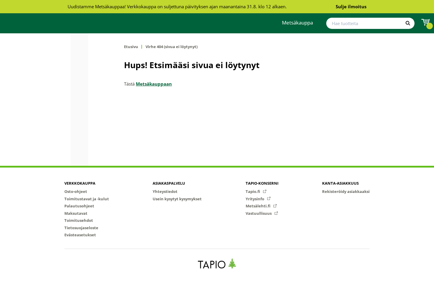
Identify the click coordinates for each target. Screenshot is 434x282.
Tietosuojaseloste (81, 227)
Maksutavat (75, 213)
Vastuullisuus (259, 213)
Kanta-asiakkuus (340, 183)
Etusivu (131, 46)
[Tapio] (217, 263)
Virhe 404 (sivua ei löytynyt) (172, 46)
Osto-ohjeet (75, 191)
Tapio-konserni (262, 183)
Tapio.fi (253, 191)
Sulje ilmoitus (351, 6)
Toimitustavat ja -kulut (86, 198)
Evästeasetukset (80, 234)
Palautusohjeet (79, 206)
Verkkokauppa (79, 183)
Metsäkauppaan (154, 84)
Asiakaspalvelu (169, 183)
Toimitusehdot (78, 220)
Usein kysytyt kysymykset (177, 198)
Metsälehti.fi (258, 206)
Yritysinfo (255, 198)
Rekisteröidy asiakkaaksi (346, 191)
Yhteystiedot (165, 191)
